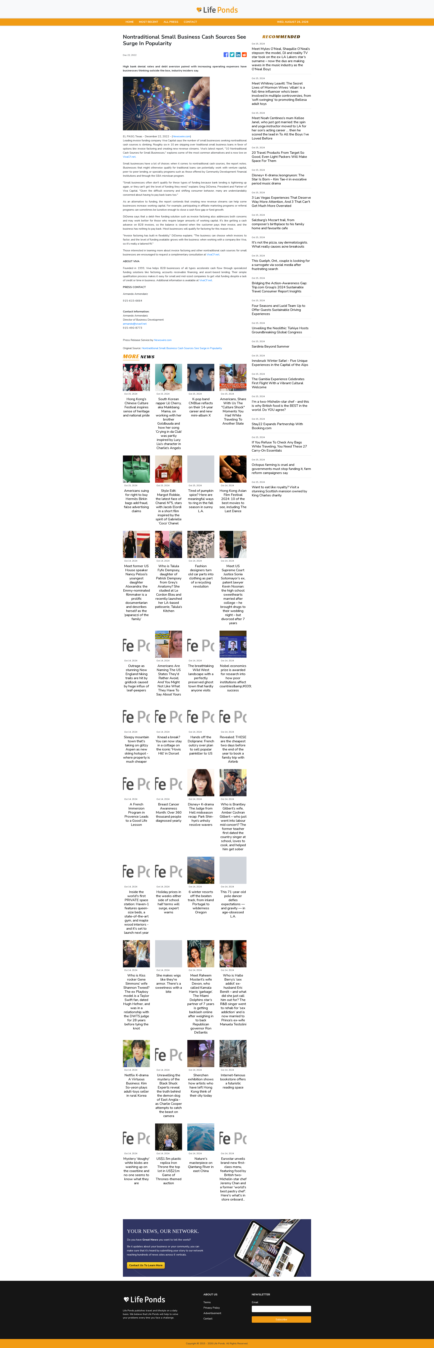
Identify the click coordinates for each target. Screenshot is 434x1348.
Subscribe (281, 1319)
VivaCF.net (129, 157)
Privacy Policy (211, 1308)
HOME (130, 22)
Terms (207, 1302)
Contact (207, 1319)
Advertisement (212, 1313)
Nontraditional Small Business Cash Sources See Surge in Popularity (182, 348)
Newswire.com (181, 136)
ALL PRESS (171, 22)
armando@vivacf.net (135, 324)
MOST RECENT (148, 22)
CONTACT (190, 22)
